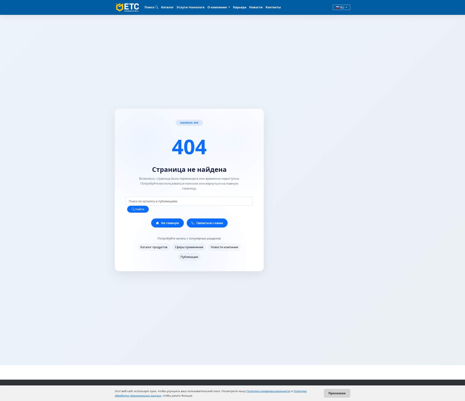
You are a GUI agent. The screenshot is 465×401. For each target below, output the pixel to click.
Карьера (239, 7)
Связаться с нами (209, 223)
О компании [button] (217, 7)
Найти (139, 209)
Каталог (167, 7)
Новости (256, 7)
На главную (169, 223)
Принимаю (337, 393)
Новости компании (224, 247)
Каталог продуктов (153, 247)
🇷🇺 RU (340, 7)
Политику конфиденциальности (268, 391)
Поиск (150, 7)
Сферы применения (189, 247)
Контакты (273, 7)
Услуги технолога (191, 7)
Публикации (189, 257)
